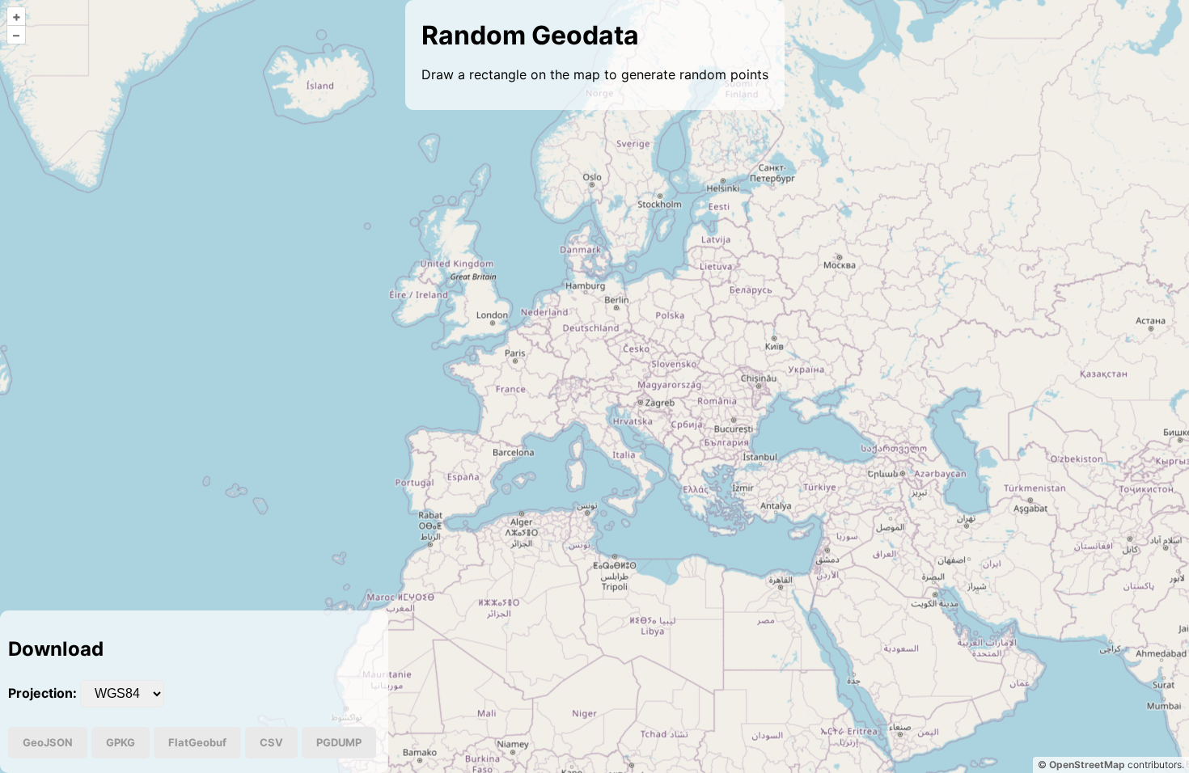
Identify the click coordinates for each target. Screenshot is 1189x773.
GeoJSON (48, 742)
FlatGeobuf (197, 742)
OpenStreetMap (1087, 764)
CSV (271, 742)
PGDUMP (339, 742)
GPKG (120, 742)
